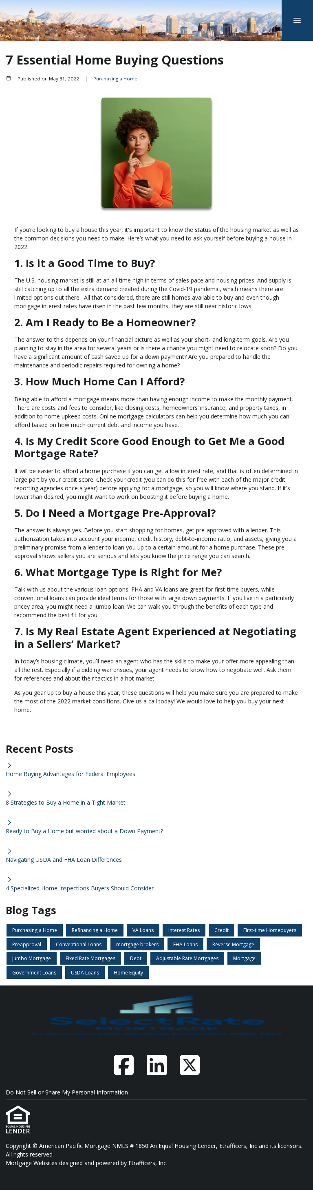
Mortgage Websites (32, 1163)
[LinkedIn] (156, 1065)
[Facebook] (123, 1065)
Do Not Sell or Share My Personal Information (67, 1092)
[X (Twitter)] (189, 1065)
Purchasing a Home (115, 79)
